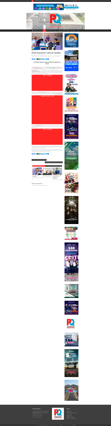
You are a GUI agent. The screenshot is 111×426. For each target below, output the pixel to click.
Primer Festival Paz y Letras (38, 56)
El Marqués (36, 55)
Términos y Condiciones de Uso (72, 418)
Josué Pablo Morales (50, 55)
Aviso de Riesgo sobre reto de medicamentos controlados (53, 162)
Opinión (64, 30)
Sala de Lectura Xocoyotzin (44, 56)
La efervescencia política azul (47, 175)
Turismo (55, 30)
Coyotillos (33, 55)
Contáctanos (59, 30)
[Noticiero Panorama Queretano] (55, 21)
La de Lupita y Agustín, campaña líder (35, 176)
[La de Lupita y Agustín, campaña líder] (37, 171)
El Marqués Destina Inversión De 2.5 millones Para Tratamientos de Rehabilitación (57, 177)
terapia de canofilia (57, 56)
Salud (52, 30)
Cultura (44, 30)
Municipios (40, 30)
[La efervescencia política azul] (47, 171)
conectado (39, 185)
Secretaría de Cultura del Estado (51, 56)
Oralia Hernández (59, 179)
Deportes (48, 30)
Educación (68, 30)
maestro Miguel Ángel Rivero (56, 55)
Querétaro (36, 30)
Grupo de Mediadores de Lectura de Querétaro (43, 55)
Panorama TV (73, 30)
